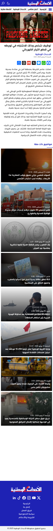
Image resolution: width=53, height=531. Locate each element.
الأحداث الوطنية (19, 9)
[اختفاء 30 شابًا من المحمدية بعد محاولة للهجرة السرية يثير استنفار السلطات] (26, 304)
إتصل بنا (26, 507)
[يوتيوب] (34, 498)
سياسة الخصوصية (27, 514)
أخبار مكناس (33, 9)
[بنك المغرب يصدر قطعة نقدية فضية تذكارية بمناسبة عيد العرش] (26, 235)
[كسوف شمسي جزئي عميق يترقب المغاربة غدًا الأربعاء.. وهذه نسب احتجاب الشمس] (26, 165)
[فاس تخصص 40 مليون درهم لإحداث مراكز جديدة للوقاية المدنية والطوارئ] (26, 200)
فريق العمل (26, 510)
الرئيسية (43, 9)
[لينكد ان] (14, 498)
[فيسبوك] (24, 498)
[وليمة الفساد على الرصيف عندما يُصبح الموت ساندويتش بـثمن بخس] (26, 374)
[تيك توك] (19, 498)
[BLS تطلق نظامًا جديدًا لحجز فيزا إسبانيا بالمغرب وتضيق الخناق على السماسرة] (26, 270)
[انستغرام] (29, 498)
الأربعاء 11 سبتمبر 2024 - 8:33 (42, 57)
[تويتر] (39, 498)
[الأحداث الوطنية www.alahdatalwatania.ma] (39, 3)
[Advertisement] (26, 453)
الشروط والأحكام (26, 517)
